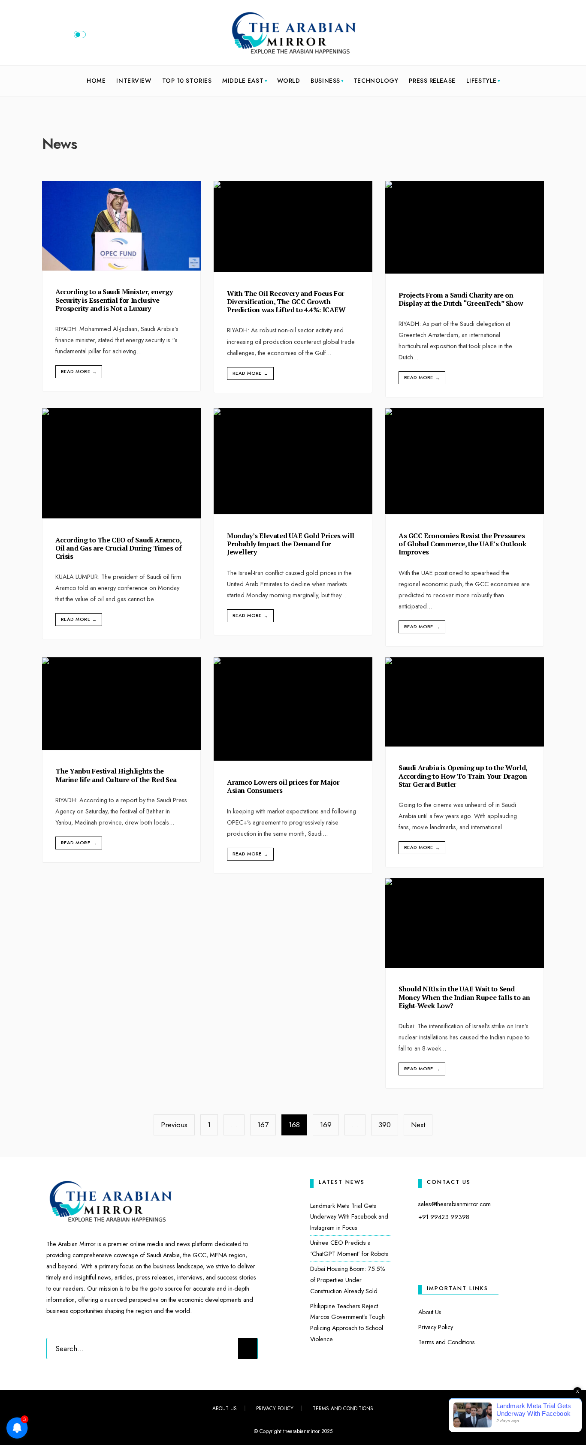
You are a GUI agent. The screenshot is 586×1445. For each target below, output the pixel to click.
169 (326, 1125)
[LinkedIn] (529, 36)
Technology (376, 80)
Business (325, 80)
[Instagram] (515, 36)
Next (418, 1125)
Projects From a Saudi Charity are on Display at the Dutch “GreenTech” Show (461, 299)
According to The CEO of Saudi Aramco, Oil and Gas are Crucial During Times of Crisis (118, 548)
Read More (79, 371)
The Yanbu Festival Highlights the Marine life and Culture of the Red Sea (116, 775)
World (288, 80)
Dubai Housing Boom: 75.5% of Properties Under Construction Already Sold (347, 1279)
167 (263, 1125)
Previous (174, 1125)
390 (384, 1125)
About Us (429, 1312)
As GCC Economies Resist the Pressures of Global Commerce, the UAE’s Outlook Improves (462, 544)
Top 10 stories (187, 80)
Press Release (432, 80)
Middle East (242, 80)
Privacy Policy (435, 1327)
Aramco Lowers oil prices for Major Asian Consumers (283, 786)
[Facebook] (487, 36)
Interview (133, 80)
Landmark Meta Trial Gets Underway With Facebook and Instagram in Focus (349, 1216)
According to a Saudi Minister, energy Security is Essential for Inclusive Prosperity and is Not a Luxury (113, 300)
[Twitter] (501, 36)
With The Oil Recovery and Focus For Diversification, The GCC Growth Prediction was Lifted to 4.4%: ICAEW (286, 301)
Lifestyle (481, 80)
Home (96, 80)
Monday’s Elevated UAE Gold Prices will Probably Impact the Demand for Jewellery (290, 544)
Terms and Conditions (446, 1342)
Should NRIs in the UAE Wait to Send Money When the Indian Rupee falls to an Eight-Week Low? (464, 997)
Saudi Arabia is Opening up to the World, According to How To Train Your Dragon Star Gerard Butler (463, 776)
